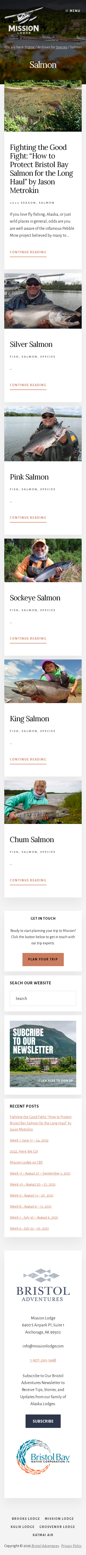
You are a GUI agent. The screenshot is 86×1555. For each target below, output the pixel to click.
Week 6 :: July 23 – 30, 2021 (29, 1228)
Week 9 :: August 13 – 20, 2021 (32, 1195)
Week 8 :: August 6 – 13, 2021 (31, 1206)
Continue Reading (28, 253)
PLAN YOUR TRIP (43, 959)
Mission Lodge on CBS (26, 1162)
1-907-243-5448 (43, 1360)
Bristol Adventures (45, 1546)
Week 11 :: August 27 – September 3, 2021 (40, 1173)
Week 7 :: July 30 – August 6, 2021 (34, 1217)
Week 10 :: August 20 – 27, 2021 (33, 1184)
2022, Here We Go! (24, 1151)
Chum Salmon (32, 839)
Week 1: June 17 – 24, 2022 (29, 1140)
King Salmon (29, 718)
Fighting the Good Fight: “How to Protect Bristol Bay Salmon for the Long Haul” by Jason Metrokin (41, 169)
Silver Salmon (31, 344)
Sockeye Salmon (35, 597)
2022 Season (23, 202)
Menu (75, 11)
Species (48, 356)
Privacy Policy (71, 1546)
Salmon (47, 202)
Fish (14, 356)
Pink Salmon (29, 476)
